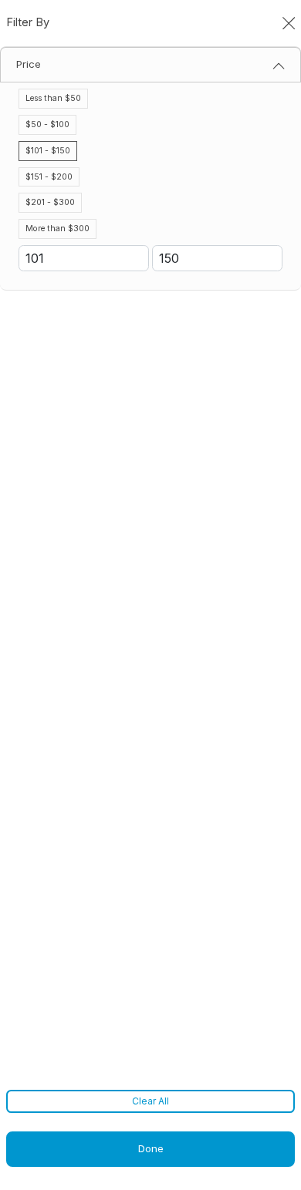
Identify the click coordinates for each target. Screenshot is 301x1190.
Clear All (150, 1101)
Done (151, 1148)
